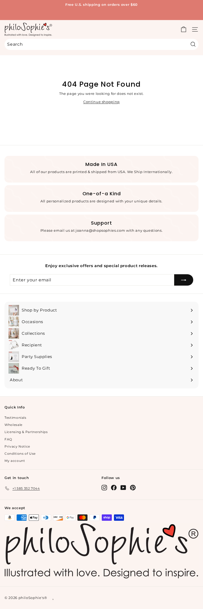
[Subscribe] (183, 280)
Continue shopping (101, 102)
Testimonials (15, 418)
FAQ (8, 439)
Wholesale (13, 425)
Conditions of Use (20, 453)
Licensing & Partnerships (26, 432)
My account (14, 461)
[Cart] (183, 29)
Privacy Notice (17, 446)
